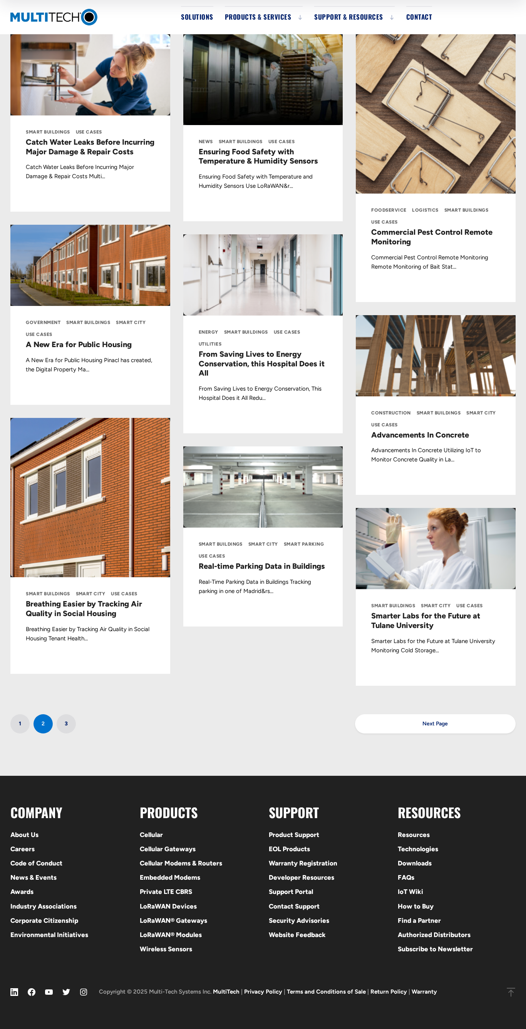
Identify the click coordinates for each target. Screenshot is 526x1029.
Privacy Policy (263, 991)
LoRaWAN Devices (168, 906)
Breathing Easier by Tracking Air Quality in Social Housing (84, 608)
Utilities (210, 344)
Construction (391, 413)
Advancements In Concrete (420, 434)
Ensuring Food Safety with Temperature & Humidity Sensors (258, 156)
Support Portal (291, 891)
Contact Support (294, 906)
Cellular (151, 835)
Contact (419, 17)
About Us (24, 835)
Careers (22, 849)
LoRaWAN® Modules (171, 935)
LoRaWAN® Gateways (173, 920)
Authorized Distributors (434, 935)
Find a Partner (419, 920)
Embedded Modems (170, 877)
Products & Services (258, 17)
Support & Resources (348, 17)
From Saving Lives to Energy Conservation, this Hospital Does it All (262, 363)
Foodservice (388, 210)
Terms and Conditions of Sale (326, 991)
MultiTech (226, 991)
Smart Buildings (48, 132)
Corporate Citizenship (44, 920)
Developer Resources (301, 877)
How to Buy (416, 906)
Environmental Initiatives (49, 935)
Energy (208, 332)
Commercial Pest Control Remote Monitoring (431, 236)
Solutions (197, 17)
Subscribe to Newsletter (435, 949)
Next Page (435, 723)
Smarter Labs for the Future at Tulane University (425, 620)
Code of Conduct (36, 863)
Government (43, 322)
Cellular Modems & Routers (181, 863)
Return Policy (388, 991)
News (206, 141)
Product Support (294, 835)
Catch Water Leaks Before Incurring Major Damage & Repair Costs (90, 146)
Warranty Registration (303, 863)
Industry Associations (43, 906)
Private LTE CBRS (166, 891)
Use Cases (89, 132)
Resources (414, 835)
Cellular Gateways (168, 849)
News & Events (33, 877)
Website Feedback (297, 935)
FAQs (406, 877)
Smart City (131, 322)
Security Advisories (299, 920)
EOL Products (289, 849)
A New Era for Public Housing (79, 344)
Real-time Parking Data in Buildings (262, 566)
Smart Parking (304, 544)
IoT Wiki (410, 891)
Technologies (418, 849)
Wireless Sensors (166, 949)
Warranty (424, 991)
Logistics (425, 210)
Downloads (415, 863)
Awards (22, 891)
